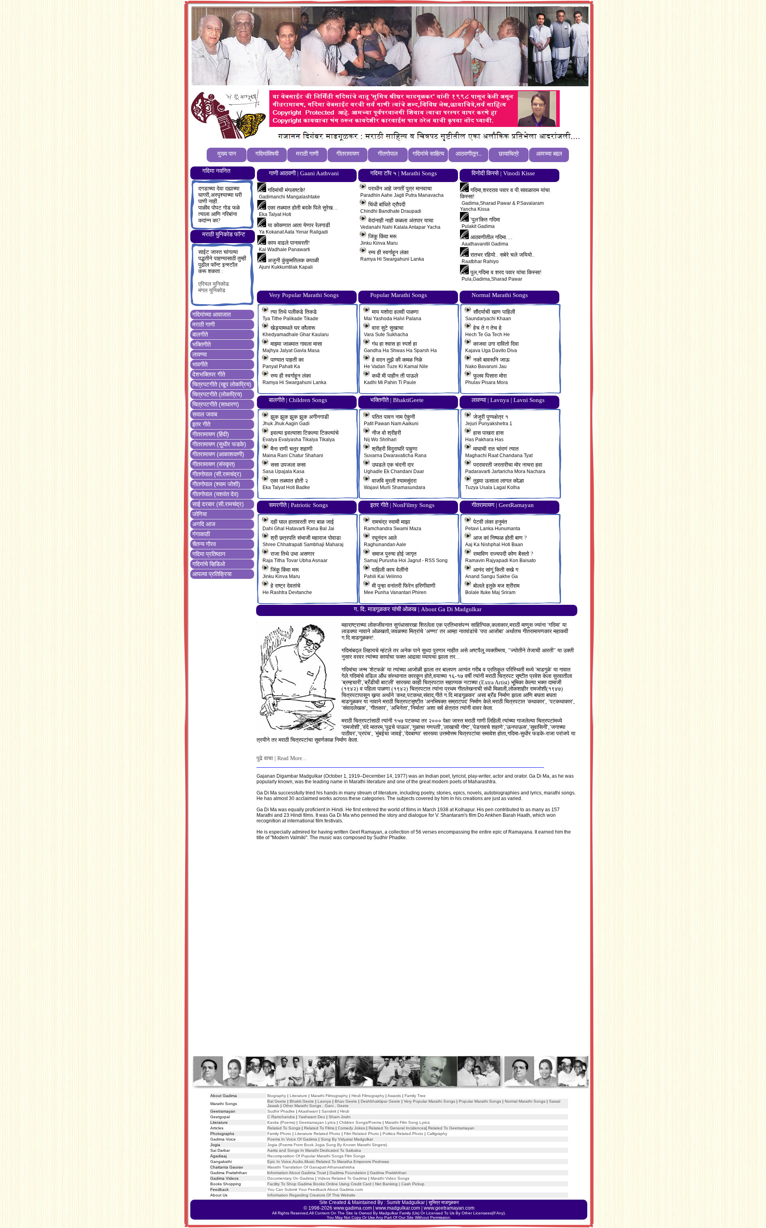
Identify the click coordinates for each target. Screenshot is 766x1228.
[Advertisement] (389, 956)
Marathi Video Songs (390, 1178)
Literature (297, 1095)
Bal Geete (276, 1101)
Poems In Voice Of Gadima (292, 1139)
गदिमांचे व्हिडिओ (208, 564)
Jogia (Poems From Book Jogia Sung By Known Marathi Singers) (327, 1145)
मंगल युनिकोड (211, 290)
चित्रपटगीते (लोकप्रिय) (217, 394)
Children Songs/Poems (360, 1122)
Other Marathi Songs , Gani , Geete (316, 1105)
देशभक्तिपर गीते (208, 374)
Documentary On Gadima (290, 1178)
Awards (394, 1095)
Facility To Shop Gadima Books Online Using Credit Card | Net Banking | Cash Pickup (345, 1184)
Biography (276, 1095)
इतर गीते (201, 424)
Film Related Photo (361, 1133)
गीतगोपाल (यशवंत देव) (215, 494)
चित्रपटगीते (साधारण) (215, 404)
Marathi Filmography (329, 1095)
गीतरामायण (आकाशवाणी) (218, 454)
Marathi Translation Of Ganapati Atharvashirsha (311, 1167)
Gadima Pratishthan (388, 1173)
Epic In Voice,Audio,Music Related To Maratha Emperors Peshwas (328, 1161)
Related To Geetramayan (451, 1128)
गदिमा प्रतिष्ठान (208, 554)
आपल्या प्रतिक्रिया (211, 573)
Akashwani (308, 1111)
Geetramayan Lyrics (317, 1122)
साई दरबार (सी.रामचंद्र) (218, 504)
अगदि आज (203, 524)
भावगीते (199, 364)
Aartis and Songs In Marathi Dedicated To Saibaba (314, 1150)
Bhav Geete (346, 1101)
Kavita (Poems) (281, 1122)
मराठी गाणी (203, 324)
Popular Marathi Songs (480, 1101)
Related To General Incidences (397, 1128)
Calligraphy (437, 1133)
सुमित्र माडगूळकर (443, 1202)
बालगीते (200, 334)
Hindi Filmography (367, 1095)
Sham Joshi (339, 1117)
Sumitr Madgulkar (406, 1202)
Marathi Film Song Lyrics (407, 1122)
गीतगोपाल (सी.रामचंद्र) (216, 474)
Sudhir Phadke (281, 1111)
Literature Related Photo (317, 1133)
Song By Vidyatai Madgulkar (347, 1139)
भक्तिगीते (201, 344)
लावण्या (199, 354)
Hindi (344, 1111)
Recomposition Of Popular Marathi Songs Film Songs (316, 1156)
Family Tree (415, 1095)
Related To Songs (283, 1128)
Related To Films (319, 1128)
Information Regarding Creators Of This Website (311, 1195)
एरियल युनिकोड (213, 284)
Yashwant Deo (311, 1117)
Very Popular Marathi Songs (429, 1101)
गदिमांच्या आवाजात (211, 314)
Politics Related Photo (403, 1133)
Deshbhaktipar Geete (380, 1101)
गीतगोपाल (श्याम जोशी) (216, 484)
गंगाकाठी (201, 534)
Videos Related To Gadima (342, 1178)
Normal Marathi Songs (525, 1101)
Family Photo (279, 1133)
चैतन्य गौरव (204, 544)
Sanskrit (329, 1111)
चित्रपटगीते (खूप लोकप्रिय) (221, 384)
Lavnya (323, 1101)
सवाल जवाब (204, 414)
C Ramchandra (281, 1117)
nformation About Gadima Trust (297, 1173)
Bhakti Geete (302, 1101)
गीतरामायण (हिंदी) (210, 434)
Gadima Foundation (348, 1173)
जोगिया (199, 514)
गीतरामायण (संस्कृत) (213, 464)
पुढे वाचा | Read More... (282, 758)
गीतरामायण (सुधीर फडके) (219, 444)
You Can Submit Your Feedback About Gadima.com (315, 1189)
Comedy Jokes (351, 1128)
